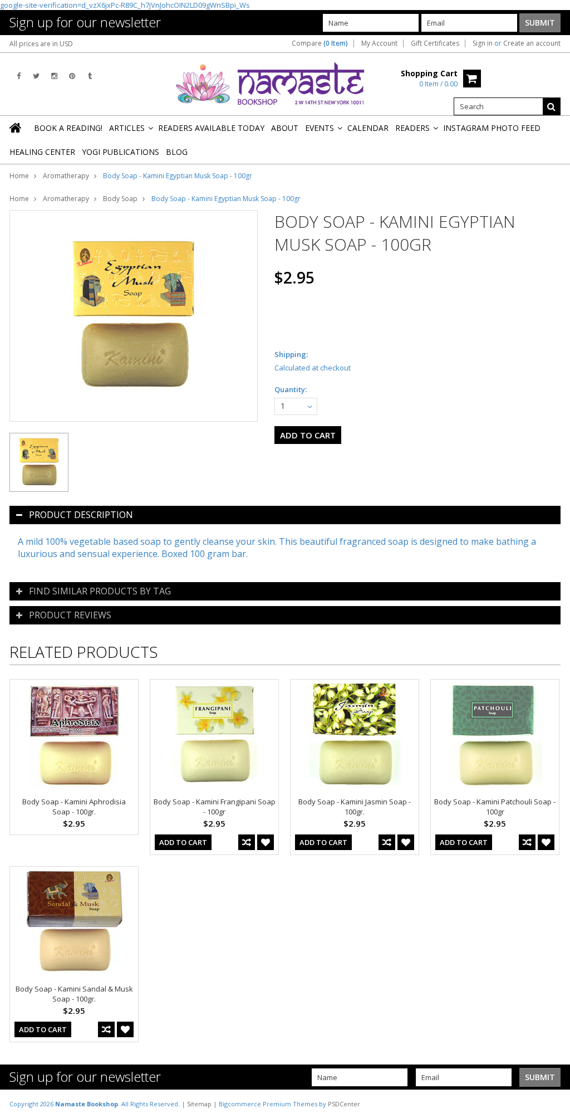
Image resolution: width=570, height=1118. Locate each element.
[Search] (552, 106)
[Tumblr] (90, 76)
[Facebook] (19, 76)
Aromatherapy (66, 175)
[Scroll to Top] (553, 1103)
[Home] (16, 127)
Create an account (532, 43)
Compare (320, 43)
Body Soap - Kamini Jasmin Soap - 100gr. (354, 807)
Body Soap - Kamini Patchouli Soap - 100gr (495, 807)
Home (19, 175)
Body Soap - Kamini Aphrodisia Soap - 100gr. (74, 807)
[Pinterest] (72, 76)
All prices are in (41, 43)
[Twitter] (36, 76)
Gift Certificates (435, 43)
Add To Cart (183, 842)
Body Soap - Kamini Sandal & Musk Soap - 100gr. (74, 994)
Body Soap (120, 198)
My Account (379, 43)
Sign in (483, 43)
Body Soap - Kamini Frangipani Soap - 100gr (215, 807)
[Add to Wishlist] (265, 842)
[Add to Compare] (246, 842)
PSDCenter (344, 1104)
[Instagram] (54, 76)
